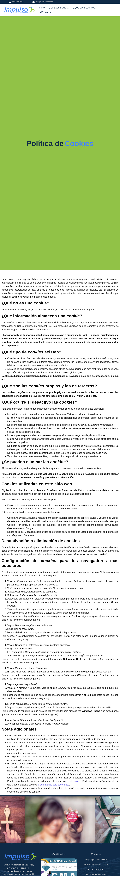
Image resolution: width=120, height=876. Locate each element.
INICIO (41, 8)
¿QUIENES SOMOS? (59, 8)
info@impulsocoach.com (96, 859)
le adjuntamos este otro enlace (53, 784)
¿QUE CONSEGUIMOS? (84, 8)
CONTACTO (45, 12)
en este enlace (73, 781)
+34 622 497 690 (96, 869)
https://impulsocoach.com (96, 864)
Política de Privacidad (96, 874)
